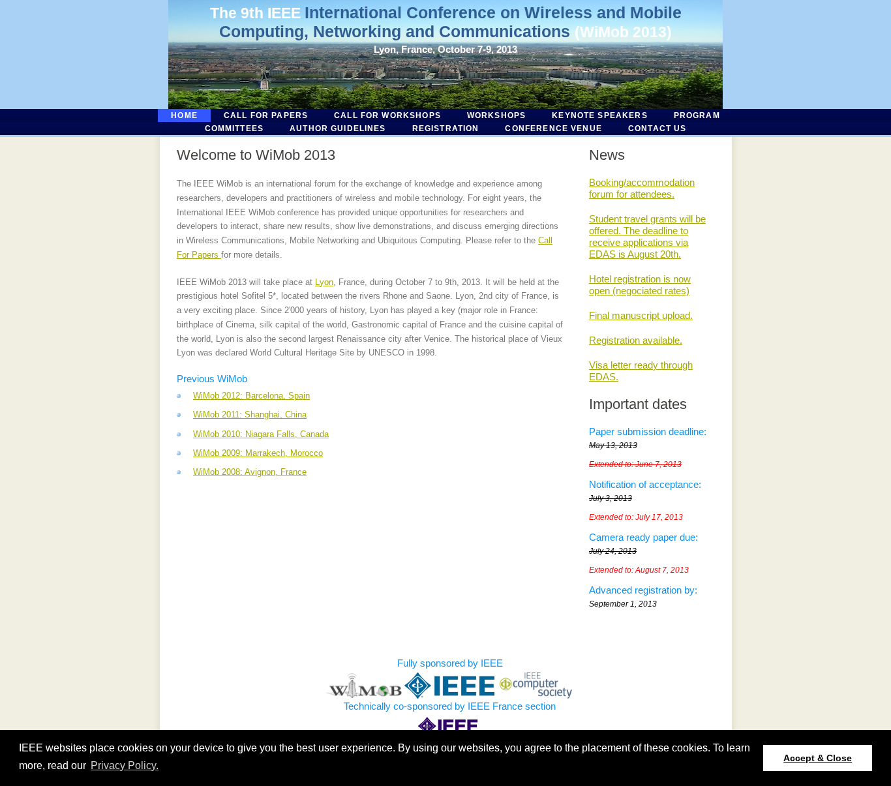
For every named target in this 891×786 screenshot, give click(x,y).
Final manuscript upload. (641, 315)
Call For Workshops (387, 115)
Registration (445, 128)
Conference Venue (553, 128)
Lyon (324, 282)
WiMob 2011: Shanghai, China (250, 414)
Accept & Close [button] (817, 758)
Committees (234, 128)
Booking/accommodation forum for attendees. (642, 188)
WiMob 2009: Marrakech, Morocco (258, 453)
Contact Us (657, 128)
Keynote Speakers (599, 115)
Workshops (496, 115)
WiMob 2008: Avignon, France (250, 472)
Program (697, 115)
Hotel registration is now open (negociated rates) (640, 284)
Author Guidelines (338, 128)
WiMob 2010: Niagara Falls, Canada (261, 434)
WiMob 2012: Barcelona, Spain (251, 396)
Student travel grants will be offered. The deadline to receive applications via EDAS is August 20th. (647, 236)
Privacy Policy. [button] (125, 765)
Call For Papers (266, 115)
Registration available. (635, 340)
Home (184, 115)
